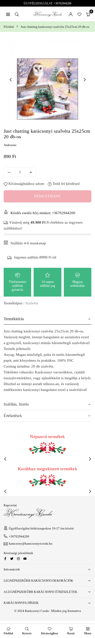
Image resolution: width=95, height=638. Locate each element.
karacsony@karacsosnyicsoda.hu (30, 543)
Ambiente (10, 145)
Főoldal (9, 27)
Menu (87, 633)
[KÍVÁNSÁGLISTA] (79, 14)
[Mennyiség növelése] (30, 172)
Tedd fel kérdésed (66, 184)
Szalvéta (31, 303)
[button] (88, 14)
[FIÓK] (70, 14)
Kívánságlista (49, 633)
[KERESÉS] (16, 14)
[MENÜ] (8, 14)
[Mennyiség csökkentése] (9, 172)
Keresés (27, 633)
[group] (47, 79)
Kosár (71, 633)
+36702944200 (19, 536)
